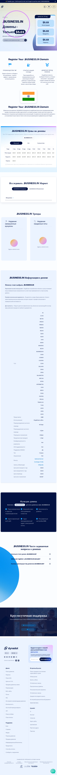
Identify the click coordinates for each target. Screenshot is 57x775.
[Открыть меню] (54, 6)
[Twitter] (11, 657)
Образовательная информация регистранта (31, 762)
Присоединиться (45, 659)
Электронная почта (29, 625)
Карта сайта (33, 721)
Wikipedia (40, 465)
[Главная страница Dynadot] (2, 6)
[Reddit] (16, 657)
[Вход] (44, 6)
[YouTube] (14, 657)
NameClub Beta (34, 703)
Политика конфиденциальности (9, 762)
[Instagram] (7, 657)
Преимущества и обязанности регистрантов (46, 762)
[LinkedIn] (9, 657)
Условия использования (19, 762)
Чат (29, 629)
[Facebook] (4, 657)
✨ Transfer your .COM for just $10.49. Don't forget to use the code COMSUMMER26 (27, 1)
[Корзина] (49, 6)
